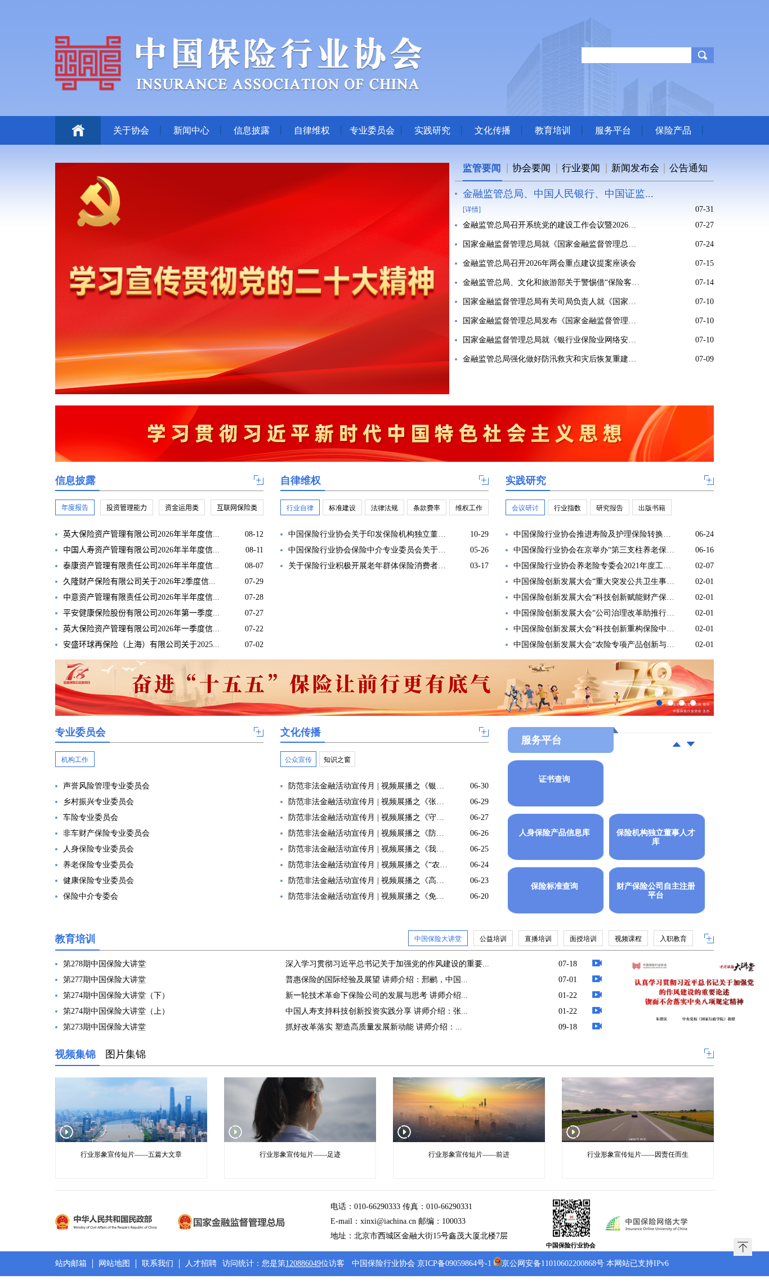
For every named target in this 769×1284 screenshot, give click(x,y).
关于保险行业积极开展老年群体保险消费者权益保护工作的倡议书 (368, 565)
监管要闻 (482, 168)
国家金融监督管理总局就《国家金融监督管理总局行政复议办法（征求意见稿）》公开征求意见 (552, 244)
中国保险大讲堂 (438, 939)
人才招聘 (201, 1263)
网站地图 (114, 1263)
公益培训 (493, 939)
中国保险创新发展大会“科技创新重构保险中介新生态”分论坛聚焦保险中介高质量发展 (593, 629)
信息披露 (252, 130)
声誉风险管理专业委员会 (106, 786)
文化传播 (493, 130)
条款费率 (426, 508)
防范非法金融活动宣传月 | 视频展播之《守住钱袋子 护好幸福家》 (368, 817)
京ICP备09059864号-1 (454, 1263)
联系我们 (157, 1263)
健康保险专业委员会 (98, 880)
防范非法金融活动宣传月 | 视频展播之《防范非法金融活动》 (368, 833)
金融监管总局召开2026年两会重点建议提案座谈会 (549, 263)
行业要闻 (581, 168)
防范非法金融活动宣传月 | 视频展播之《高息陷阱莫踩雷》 (368, 880)
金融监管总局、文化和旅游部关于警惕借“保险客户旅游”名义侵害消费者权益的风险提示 (552, 282)
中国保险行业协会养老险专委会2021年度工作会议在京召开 (593, 565)
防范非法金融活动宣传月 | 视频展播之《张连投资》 (368, 801)
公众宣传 (298, 760)
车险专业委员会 (90, 817)
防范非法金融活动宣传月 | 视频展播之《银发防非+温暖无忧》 (368, 786)
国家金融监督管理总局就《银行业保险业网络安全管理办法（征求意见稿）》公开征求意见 (552, 340)
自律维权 (312, 130)
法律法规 (384, 508)
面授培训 (583, 939)
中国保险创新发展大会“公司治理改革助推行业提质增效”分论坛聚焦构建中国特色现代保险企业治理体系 (593, 613)
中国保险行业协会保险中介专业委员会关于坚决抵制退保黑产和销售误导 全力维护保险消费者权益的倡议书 (368, 550)
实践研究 (432, 130)
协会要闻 (531, 168)
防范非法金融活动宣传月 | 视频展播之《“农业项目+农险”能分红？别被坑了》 (368, 865)
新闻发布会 (635, 168)
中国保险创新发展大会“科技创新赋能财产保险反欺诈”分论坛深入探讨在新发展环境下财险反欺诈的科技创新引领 (593, 597)
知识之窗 (337, 760)
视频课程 (628, 939)
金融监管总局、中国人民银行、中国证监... (558, 193)
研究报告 (609, 508)
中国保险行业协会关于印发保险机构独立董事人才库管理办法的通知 (368, 534)
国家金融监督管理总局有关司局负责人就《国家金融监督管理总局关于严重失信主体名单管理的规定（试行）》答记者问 (552, 301)
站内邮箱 (71, 1263)
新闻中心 (191, 130)
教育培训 (553, 130)
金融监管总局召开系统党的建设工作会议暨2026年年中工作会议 (552, 225)
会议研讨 (525, 508)
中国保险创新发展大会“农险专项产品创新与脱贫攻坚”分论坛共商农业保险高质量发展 (593, 644)
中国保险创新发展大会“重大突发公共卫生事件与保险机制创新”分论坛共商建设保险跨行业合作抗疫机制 (593, 581)
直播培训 (538, 939)
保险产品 (673, 130)
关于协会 (131, 130)
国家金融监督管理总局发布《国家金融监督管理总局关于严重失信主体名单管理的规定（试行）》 (552, 320)
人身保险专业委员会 (98, 849)
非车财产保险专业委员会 (106, 833)
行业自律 (300, 508)
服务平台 (613, 130)
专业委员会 (372, 130)
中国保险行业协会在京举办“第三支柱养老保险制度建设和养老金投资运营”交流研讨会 (593, 550)
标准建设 (342, 508)
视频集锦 (75, 1054)
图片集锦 (125, 1054)
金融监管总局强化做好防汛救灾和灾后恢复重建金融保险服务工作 (552, 359)
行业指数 (567, 508)
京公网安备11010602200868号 (553, 1263)
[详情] (472, 209)
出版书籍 (651, 508)
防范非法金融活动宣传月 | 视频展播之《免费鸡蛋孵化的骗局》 (368, 896)
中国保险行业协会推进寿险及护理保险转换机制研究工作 (593, 534)
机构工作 (74, 760)
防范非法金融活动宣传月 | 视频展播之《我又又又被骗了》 (368, 849)
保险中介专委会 (90, 896)
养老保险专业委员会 (98, 865)
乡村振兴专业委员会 (98, 801)
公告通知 (688, 168)
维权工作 (468, 508)
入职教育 (673, 939)
